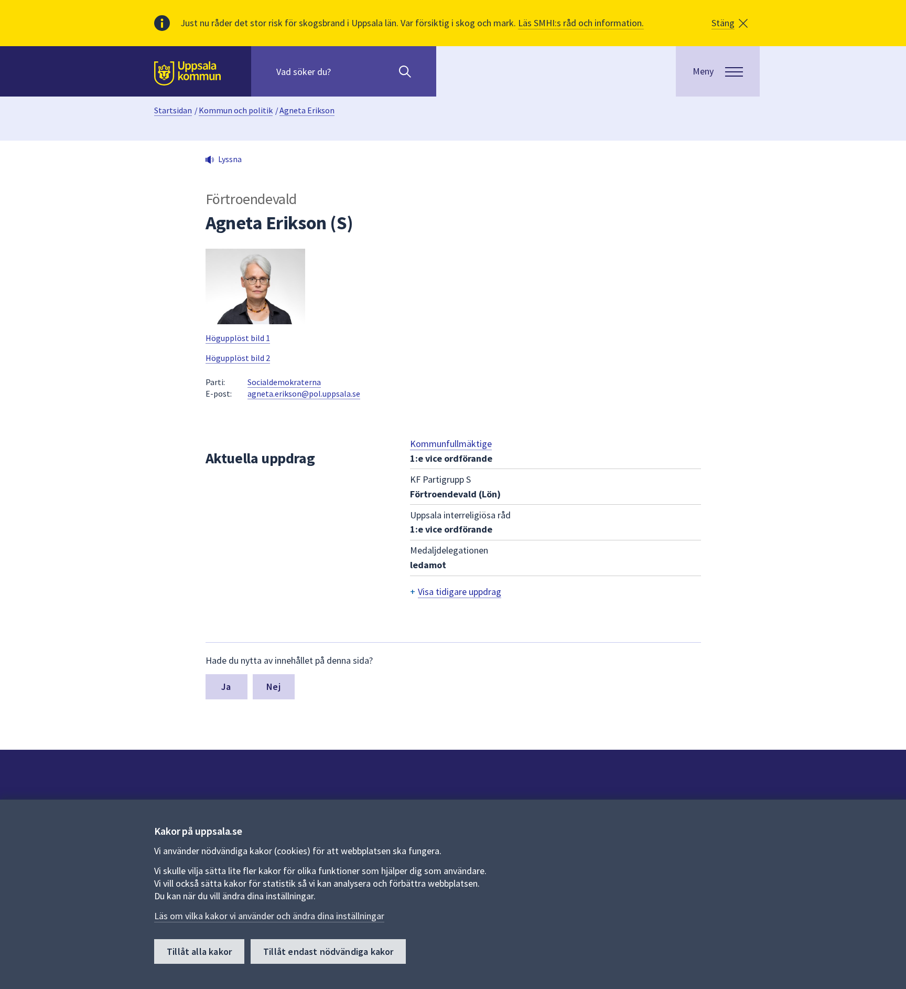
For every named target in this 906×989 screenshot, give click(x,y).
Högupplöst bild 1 (238, 338)
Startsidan (173, 110)
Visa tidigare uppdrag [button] (459, 592)
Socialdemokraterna (284, 382)
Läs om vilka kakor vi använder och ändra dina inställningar (269, 916)
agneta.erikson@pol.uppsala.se (303, 393)
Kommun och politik (236, 110)
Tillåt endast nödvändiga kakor (328, 951)
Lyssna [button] (230, 159)
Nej (273, 686)
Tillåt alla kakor (199, 951)
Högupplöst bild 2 (238, 358)
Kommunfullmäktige (451, 444)
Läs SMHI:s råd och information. (581, 23)
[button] (729, 23)
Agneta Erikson (307, 110)
